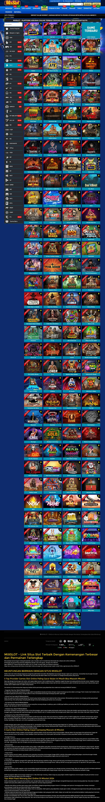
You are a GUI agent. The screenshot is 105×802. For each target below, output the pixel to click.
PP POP (12, 51)
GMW (11, 185)
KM (11, 194)
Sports (17, 8)
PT (10, 83)
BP (10, 157)
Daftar (96, 4)
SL (10, 162)
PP (10, 42)
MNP (11, 208)
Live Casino (26, 8)
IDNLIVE (64, 8)
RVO (11, 166)
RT (10, 171)
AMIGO (12, 106)
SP (10, 180)
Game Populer (15, 28)
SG (10, 93)
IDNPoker (36, 8)
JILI (11, 97)
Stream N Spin (54, 8)
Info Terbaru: (9, 15)
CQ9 (11, 129)
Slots (44, 8)
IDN (11, 37)
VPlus (11, 148)
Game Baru (13, 221)
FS (10, 102)
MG (11, 60)
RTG (11, 203)
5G (10, 74)
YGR (11, 152)
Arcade (72, 8)
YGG (11, 134)
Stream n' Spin (14, 33)
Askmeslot (13, 143)
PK (10, 111)
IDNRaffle (87, 8)
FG (10, 217)
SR (10, 125)
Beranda (8, 8)
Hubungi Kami (69, 1)
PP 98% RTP (14, 116)
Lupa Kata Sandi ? (55, 1)
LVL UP (12, 120)
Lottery (97, 8)
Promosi (8, 12)
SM (11, 47)
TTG (11, 79)
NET (11, 175)
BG (11, 139)
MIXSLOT (10, 664)
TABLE (79, 8)
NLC (11, 65)
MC (11, 189)
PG (11, 56)
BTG (11, 198)
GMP (11, 212)
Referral (17, 12)
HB (11, 70)
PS (10, 88)
